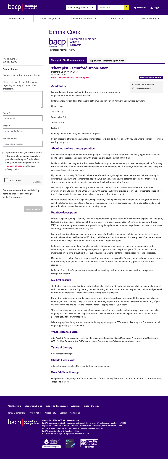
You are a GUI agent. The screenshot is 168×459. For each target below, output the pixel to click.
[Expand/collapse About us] (122, 18)
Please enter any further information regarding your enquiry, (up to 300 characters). (20, 85)
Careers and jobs (48, 18)
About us (115, 18)
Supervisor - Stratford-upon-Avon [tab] (107, 60)
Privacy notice (35, 413)
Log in (157, 7)
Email (5, 125)
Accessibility (50, 413)
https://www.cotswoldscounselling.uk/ (70, 77)
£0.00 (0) (141, 7)
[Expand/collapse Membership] (23, 18)
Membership (15, 18)
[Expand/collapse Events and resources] (95, 18)
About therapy (149, 18)
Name (5, 113)
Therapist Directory (14, 166)
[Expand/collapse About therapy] (158, 18)
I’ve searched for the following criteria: (21, 75)
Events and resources (82, 18)
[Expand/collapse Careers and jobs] (59, 18)
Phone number (10, 138)
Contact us (75, 413)
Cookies (63, 413)
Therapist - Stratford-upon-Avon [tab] (67, 60)
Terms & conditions (16, 413)
